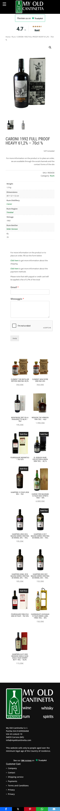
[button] (50, 47)
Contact (11, 772)
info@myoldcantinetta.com (18, 740)
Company (12, 768)
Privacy (11, 789)
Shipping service (15, 777)
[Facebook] (6, 809)
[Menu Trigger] (4, 4)
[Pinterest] (30, 809)
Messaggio (17, 298)
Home (8, 37)
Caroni (9, 204)
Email (15, 287)
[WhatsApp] (42, 809)
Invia (15, 338)
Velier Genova (12, 229)
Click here (14, 260)
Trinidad (10, 212)
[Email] (54, 809)
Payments (12, 781)
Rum (14, 37)
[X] (18, 809)
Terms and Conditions (18, 785)
